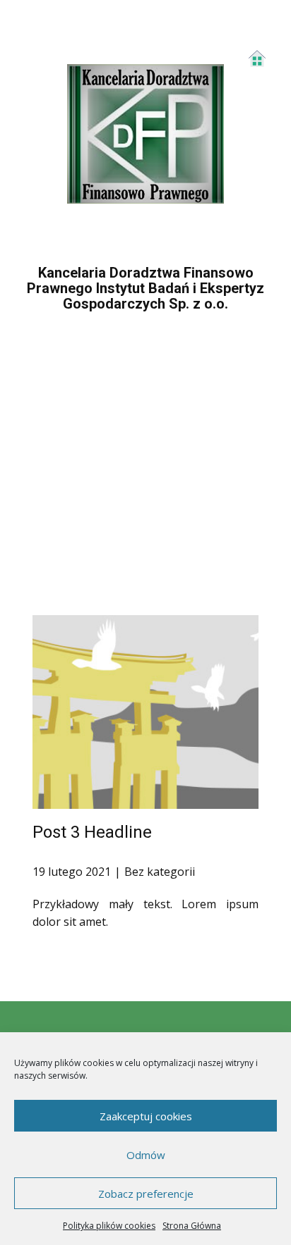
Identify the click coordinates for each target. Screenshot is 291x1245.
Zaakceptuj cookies (146, 1116)
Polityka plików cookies (109, 1226)
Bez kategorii (159, 871)
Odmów (145, 1155)
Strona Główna (191, 1226)
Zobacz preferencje (146, 1194)
